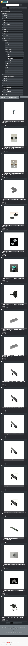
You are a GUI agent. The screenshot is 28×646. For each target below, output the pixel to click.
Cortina (5, 20)
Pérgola (5, 80)
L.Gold (5, 33)
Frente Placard (7, 26)
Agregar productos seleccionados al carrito (9, 97)
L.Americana (6, 31)
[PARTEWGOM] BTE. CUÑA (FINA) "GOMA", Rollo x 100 (13, 408)
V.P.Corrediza (7, 73)
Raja (6, 69)
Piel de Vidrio (6, 82)
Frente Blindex (7, 22)
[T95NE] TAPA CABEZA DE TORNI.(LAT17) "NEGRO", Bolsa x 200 (13, 226)
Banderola (7, 44)
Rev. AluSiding (6, 85)
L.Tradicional (6, 40)
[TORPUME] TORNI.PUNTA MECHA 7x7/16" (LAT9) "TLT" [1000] (13, 121)
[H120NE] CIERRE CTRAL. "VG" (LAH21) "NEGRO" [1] (13, 617)
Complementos (8, 46)
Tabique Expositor (7, 87)
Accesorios (10, 58)
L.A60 (5, 27)
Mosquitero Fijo (8, 62)
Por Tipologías (5, 17)
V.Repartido (10, 54)
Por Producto (5, 15)
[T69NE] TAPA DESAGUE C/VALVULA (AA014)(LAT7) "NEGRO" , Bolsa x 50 (13, 330)
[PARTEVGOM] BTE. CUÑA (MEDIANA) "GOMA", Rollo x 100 (13, 460)
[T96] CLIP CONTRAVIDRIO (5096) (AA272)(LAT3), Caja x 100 (14, 200)
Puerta (6, 67)
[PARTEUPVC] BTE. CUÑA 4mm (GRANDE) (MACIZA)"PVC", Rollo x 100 (11, 486)
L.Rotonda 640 (7, 38)
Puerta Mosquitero (7, 84)
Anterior (4, 8)
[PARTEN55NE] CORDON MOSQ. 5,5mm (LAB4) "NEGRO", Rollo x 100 (12, 539)
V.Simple (9, 56)
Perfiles (9, 60)
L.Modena (6, 35)
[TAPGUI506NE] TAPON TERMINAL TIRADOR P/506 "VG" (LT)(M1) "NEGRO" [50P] (13, 148)
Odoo (8, 642)
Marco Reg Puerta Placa (9, 76)
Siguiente (16, 8)
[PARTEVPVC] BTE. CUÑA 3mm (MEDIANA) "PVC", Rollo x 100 (13, 434)
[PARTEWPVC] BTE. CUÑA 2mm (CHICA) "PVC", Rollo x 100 (14, 382)
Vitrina (5, 93)
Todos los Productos (6, 94)
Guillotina (7, 47)
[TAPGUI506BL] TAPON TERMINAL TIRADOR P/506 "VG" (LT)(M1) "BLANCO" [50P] (13, 174)
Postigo (6, 65)
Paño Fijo (7, 63)
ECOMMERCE (4, 13)
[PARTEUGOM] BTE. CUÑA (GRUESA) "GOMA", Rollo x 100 (14, 512)
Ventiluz (6, 71)
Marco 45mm (9, 49)
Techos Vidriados (7, 91)
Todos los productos (5, 11)
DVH (8, 53)
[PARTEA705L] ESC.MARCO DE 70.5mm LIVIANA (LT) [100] (13, 591)
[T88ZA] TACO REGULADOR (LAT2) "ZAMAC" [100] (13, 278)
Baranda (5, 18)
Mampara (5, 74)
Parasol (5, 78)
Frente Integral (7, 24)
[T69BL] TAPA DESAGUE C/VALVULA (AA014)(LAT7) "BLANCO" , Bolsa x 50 (13, 356)
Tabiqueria (6, 89)
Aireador (6, 42)
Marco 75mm (9, 51)
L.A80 (5, 29)
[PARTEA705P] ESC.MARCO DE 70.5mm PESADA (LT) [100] (13, 565)
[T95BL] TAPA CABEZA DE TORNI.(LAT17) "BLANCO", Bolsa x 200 (14, 252)
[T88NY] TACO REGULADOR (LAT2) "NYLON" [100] (13, 304)
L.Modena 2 (6, 37)
